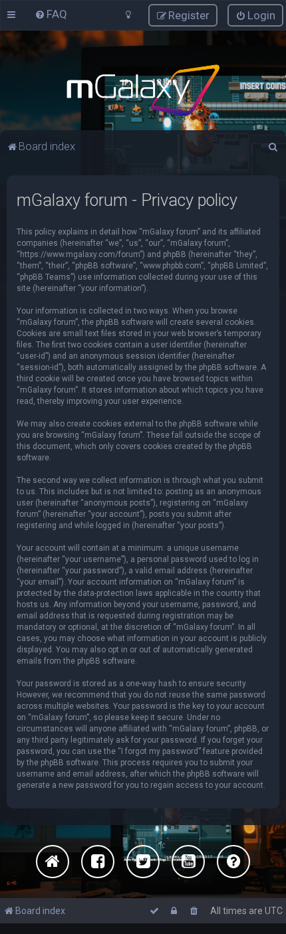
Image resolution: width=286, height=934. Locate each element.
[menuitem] (51, 14)
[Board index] (142, 90)
